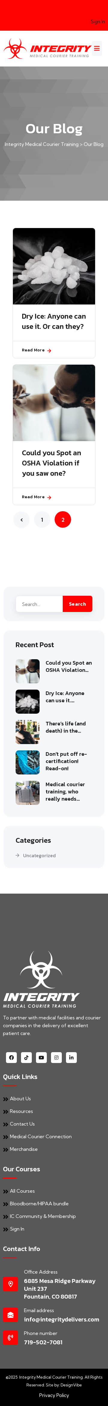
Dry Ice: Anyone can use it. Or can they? (54, 321)
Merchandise (24, 1149)
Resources (21, 1111)
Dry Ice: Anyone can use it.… (65, 697)
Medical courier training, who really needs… (65, 791)
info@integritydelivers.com (61, 1319)
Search (77, 603)
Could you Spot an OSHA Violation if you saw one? (51, 463)
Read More (33, 350)
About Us (20, 1098)
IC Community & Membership (43, 1216)
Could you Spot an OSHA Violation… (69, 666)
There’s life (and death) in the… (66, 727)
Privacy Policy (54, 1395)
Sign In (98, 21)
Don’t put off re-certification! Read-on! (66, 761)
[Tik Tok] (26, 1057)
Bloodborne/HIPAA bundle (39, 1204)
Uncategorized (39, 855)
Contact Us (22, 1124)
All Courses (22, 1191)
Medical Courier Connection (41, 1136)
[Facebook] (11, 1057)
